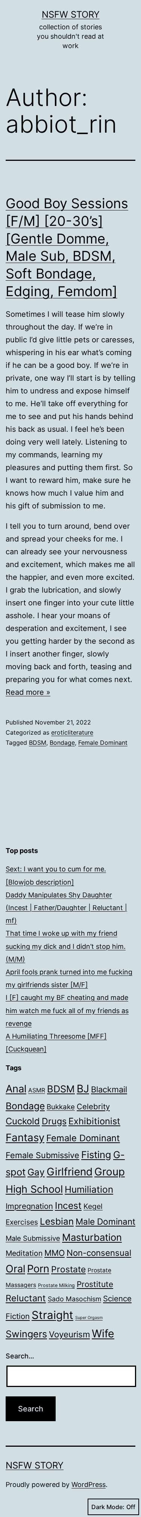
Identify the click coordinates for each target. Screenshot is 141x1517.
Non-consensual (99, 1253)
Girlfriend (69, 1171)
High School (34, 1189)
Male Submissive (33, 1238)
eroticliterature (72, 732)
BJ (83, 1088)
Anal (16, 1089)
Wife (103, 1333)
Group (109, 1171)
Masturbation (92, 1237)
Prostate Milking (56, 1285)
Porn (38, 1268)
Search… (20, 1356)
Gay (36, 1172)
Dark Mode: (107, 1507)
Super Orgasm (89, 1317)
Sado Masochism (74, 1299)
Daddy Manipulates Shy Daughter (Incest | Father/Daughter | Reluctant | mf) (66, 907)
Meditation (24, 1253)
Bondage (62, 742)
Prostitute (95, 1284)
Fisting (96, 1154)
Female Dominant (102, 742)
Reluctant (26, 1298)
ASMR (36, 1090)
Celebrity (93, 1106)
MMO (54, 1253)
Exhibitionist (94, 1121)
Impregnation (29, 1206)
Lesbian (57, 1221)
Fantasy (25, 1137)
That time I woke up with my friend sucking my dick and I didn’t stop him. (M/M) (66, 946)
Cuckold (23, 1121)
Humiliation (89, 1189)
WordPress (88, 1484)
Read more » (28, 692)
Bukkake (61, 1107)
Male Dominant (105, 1221)
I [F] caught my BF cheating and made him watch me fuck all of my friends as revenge (67, 1010)
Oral (15, 1269)
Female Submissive (42, 1155)
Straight (52, 1315)
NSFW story (71, 14)
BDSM (37, 742)
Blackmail (109, 1089)
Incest (68, 1205)
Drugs (54, 1121)
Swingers (26, 1334)
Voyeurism (69, 1334)
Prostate (68, 1269)
